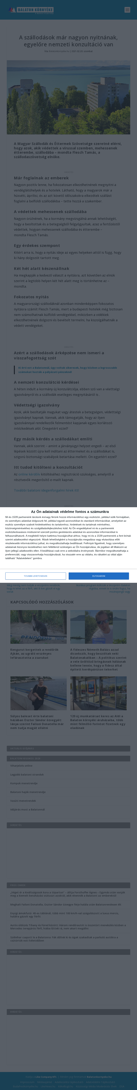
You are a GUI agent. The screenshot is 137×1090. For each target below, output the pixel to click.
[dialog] (68, 545)
